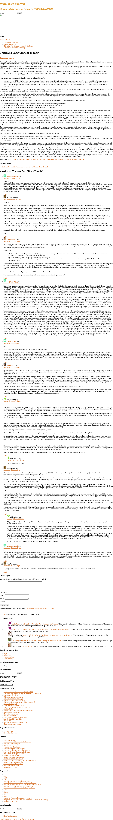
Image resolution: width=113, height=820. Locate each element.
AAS (5, 776)
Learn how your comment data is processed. (40, 608)
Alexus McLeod (12, 176)
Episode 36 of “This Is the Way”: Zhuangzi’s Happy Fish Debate (41, 641)
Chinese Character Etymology (13, 699)
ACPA (5, 778)
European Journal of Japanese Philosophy (17, 752)
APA (5, 779)
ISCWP (6, 793)
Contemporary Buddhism (12, 747)
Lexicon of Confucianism (12, 712)
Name (2, 595)
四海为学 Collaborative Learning (14, 48)
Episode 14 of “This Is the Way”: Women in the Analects (40, 624)
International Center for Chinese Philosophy (18, 710)
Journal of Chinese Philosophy (13, 759)
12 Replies (81, 159)
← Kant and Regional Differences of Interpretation (16, 167)
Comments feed (9, 657)
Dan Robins (12, 159)
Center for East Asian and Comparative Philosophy (20, 783)
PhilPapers (7, 721)
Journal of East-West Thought (13, 762)
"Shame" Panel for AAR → (41, 167)
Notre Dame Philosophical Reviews (15, 717)
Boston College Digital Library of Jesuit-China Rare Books (22, 694)
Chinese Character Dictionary (13, 697)
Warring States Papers (11, 767)
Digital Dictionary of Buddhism (14, 705)
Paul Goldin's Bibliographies (13, 719)
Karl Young (15, 641)
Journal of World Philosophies (13, 764)
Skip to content (5, 39)
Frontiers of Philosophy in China (14, 754)
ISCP (5, 791)
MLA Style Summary (10, 816)
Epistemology (66, 159)
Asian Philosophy (9, 740)
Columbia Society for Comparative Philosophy (18, 786)
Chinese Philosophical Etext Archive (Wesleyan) (19, 702)
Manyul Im (10, 365)
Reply (5, 194)
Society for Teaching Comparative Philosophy (18, 798)
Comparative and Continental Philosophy (17, 742)
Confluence (7, 745)
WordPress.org (8, 659)
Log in (6, 653)
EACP (5, 789)
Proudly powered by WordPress (10, 819)
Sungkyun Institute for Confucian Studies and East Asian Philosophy (26, 800)
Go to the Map (8, 731)
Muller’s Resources (10, 716)
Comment (4, 592)
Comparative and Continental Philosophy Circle (19, 788)
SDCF (5, 796)
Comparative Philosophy (12, 743)
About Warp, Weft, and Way (12, 43)
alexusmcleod (12, 281)
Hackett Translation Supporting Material (17, 707)
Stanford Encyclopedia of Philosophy (15, 722)
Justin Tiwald (16, 624)
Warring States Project (11, 801)
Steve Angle (11, 239)
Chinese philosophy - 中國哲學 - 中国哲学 (32, 159)
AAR (5, 774)
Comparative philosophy (54, 159)
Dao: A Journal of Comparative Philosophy (17, 750)
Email (2, 598)
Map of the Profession (11, 714)
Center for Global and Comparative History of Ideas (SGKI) (22, 784)
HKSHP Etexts (8, 709)
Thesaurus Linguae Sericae (13, 724)
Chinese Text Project (10, 704)
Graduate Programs (10, 44)
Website (2, 602)
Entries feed (7, 655)
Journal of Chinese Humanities (14, 757)
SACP (5, 795)
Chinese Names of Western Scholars (15, 700)
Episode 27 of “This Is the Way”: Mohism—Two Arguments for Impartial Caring (48, 629)
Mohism (74, 159)
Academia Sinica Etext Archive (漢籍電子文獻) (18, 692)
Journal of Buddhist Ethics (12, 755)
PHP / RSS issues (27, 646)
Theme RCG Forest (28, 819)
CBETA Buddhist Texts (11, 695)
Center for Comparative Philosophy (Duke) (17, 781)
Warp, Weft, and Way (12, 4)
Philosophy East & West (11, 765)
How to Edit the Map (10, 733)
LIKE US (3, 614)
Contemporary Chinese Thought (14, 749)
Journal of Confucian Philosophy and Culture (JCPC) (20, 760)
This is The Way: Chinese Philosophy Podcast (18, 46)
